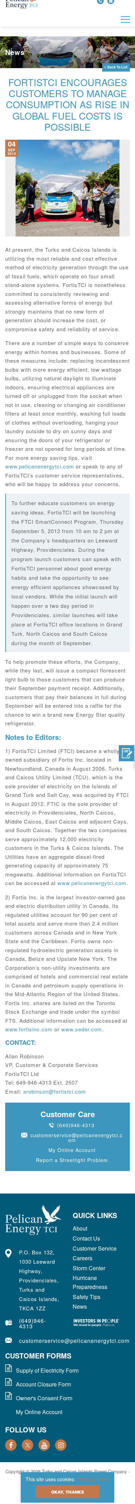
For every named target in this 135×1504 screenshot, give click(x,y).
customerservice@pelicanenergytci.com (76, 1137)
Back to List (117, 67)
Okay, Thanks (67, 1492)
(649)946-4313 (75, 1125)
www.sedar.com (81, 1029)
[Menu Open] (125, 19)
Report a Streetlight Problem (72, 1160)
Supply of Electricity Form (47, 1370)
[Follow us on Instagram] (60, 1445)
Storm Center (89, 1268)
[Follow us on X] (27, 1445)
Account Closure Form (43, 1384)
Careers (82, 1258)
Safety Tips (86, 1297)
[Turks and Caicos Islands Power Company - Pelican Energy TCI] (33, 1220)
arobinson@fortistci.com (54, 1091)
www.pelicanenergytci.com (39, 466)
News (80, 1306)
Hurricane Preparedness (90, 1282)
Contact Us (86, 1238)
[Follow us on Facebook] (11, 1445)
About (80, 1228)
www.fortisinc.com (29, 1029)
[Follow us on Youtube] (44, 1445)
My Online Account (72, 1150)
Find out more (93, 1479)
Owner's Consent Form (44, 1398)
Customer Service (95, 1248)
